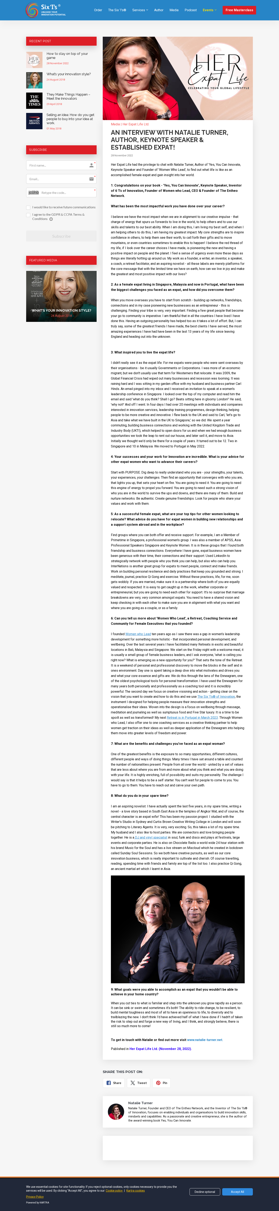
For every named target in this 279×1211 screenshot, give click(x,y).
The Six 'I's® (117, 10)
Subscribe (61, 236)
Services (138, 10)
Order (98, 10)
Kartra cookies (135, 1190)
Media (174, 10)
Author (158, 10)
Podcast (191, 10)
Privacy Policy (35, 1196)
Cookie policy (114, 1190)
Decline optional (205, 1191)
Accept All (237, 1191)
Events (208, 10)
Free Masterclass (239, 10)
